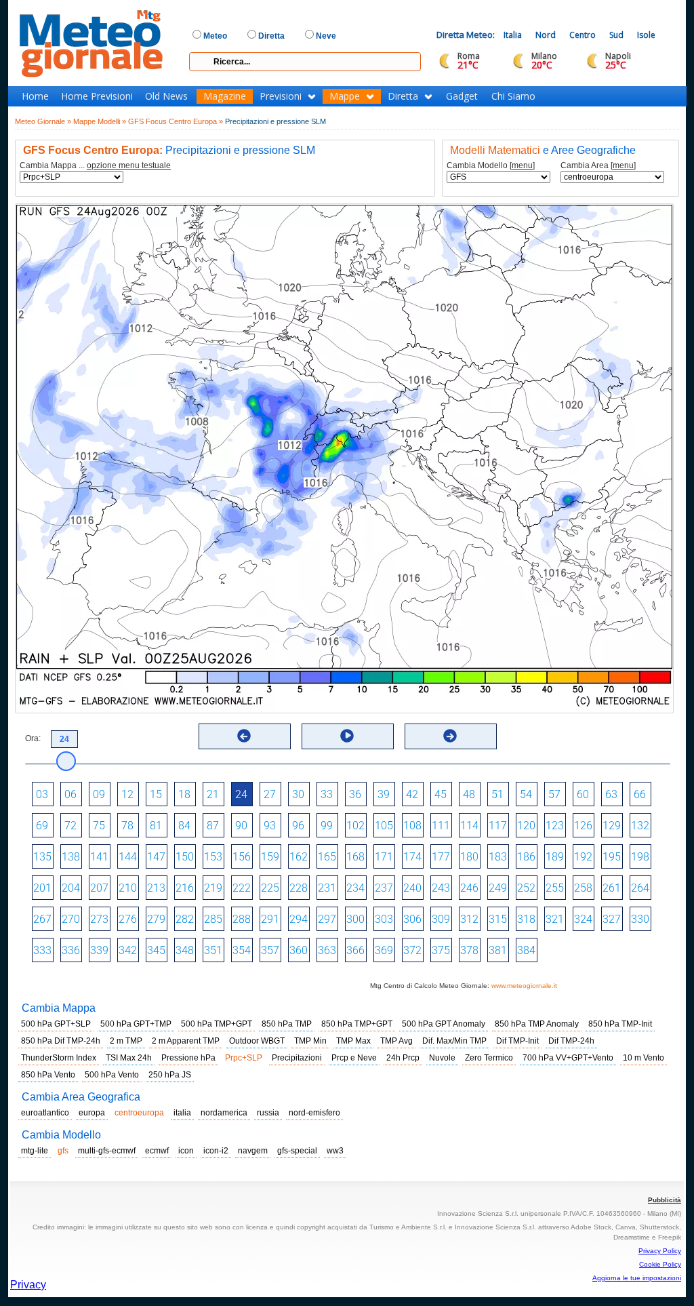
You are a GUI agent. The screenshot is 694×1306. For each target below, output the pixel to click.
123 (555, 825)
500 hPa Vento (112, 1075)
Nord (545, 35)
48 (469, 794)
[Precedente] (244, 735)
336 (71, 950)
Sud (616, 35)
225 (270, 888)
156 (241, 856)
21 (213, 794)
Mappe (344, 96)
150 (185, 856)
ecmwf (157, 1150)
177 (441, 856)
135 (42, 856)
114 (469, 825)
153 (213, 856)
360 (298, 950)
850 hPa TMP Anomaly (537, 1024)
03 (42, 794)
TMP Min (310, 1041)
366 (355, 950)
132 (640, 825)
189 (555, 856)
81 (156, 825)
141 (99, 856)
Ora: (33, 738)
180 (469, 856)
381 (498, 950)
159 (270, 856)
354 (241, 950)
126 (583, 825)
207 (99, 888)
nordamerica (224, 1112)
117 (498, 825)
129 (612, 825)
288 (241, 919)
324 (583, 919)
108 (412, 825)
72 (70, 825)
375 (441, 950)
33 (327, 794)
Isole (646, 35)
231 (327, 888)
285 (213, 919)
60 (583, 794)
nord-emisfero (314, 1112)
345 (156, 950)
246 (469, 888)
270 (71, 919)
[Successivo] (450, 735)
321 (555, 919)
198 (640, 856)
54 (526, 794)
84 (184, 825)
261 (612, 888)
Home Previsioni (97, 96)
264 (640, 888)
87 (213, 825)
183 (498, 856)
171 (384, 856)
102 (355, 825)
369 (384, 950)
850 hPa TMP (287, 1024)
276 (128, 919)
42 (412, 794)
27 (270, 794)
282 (185, 919)
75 (99, 825)
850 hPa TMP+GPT (356, 1024)
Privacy (28, 1284)
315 (498, 919)
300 (355, 919)
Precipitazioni (297, 1058)
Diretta (403, 96)
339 (99, 950)
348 (185, 950)
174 (412, 856)
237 (384, 888)
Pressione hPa (188, 1058)
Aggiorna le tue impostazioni (636, 1278)
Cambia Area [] (598, 165)
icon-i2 (215, 1150)
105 (384, 825)
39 (383, 794)
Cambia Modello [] (491, 165)
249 (498, 888)
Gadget (462, 96)
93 (270, 825)
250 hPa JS (169, 1075)
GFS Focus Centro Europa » (175, 121)
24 (241, 794)
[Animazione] (347, 735)
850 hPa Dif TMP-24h (60, 1041)
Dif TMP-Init (517, 1041)
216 (185, 888)
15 (156, 794)
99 (327, 825)
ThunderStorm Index (58, 1058)
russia (268, 1112)
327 (612, 919)
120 (526, 825)
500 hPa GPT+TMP (135, 1024)
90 (241, 825)
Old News (166, 96)
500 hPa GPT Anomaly (443, 1024)
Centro (582, 35)
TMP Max (353, 1041)
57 (554, 794)
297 (327, 919)
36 (355, 794)
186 (526, 856)
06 (70, 794)
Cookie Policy (660, 1264)
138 (71, 856)
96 (298, 825)
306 (412, 919)
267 (42, 919)
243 (441, 888)
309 (441, 919)
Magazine (224, 96)
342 (128, 950)
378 (469, 950)
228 (298, 888)
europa (92, 1112)
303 (384, 919)
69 (42, 825)
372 (412, 950)
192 (583, 856)
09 (99, 794)
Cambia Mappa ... (95, 165)
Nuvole (442, 1058)
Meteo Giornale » (43, 121)
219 (213, 888)
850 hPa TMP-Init (620, 1024)
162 (298, 856)
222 (241, 888)
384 (526, 950)
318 (526, 919)
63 (611, 794)
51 (497, 794)
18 (184, 794)
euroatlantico (45, 1112)
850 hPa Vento (48, 1075)
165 (327, 856)
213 (156, 888)
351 (213, 950)
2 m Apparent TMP (186, 1041)
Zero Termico (489, 1058)
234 (355, 888)
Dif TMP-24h (571, 1041)
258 (583, 888)
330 (640, 919)
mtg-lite (34, 1150)
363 (327, 950)
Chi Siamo (513, 96)
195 (612, 856)
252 (526, 888)
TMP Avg (396, 1041)
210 (128, 888)
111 (441, 825)
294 (298, 919)
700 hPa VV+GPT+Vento (568, 1058)
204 (71, 888)
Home (35, 96)
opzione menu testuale (129, 165)
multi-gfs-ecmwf (107, 1150)
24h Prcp (403, 1058)
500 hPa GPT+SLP (56, 1024)
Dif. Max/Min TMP (454, 1041)
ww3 (335, 1150)
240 (412, 888)
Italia (513, 35)
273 (99, 919)
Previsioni (281, 96)
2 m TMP (126, 1041)
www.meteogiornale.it (524, 985)
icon (186, 1150)
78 (127, 825)
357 (270, 950)
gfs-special (297, 1150)
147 (156, 856)
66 (640, 794)
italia (182, 1112)
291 (270, 919)
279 (156, 919)
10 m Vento (643, 1058)
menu (522, 165)
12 (127, 794)
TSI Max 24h (129, 1058)
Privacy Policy (659, 1250)
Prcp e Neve (354, 1058)
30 (298, 794)
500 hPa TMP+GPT (216, 1024)
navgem (253, 1150)
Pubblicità (664, 1200)
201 (42, 888)
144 (128, 856)
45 (440, 794)
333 (42, 950)
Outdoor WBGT (257, 1041)
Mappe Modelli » (99, 121)
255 (555, 888)
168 (355, 856)
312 (469, 919)
